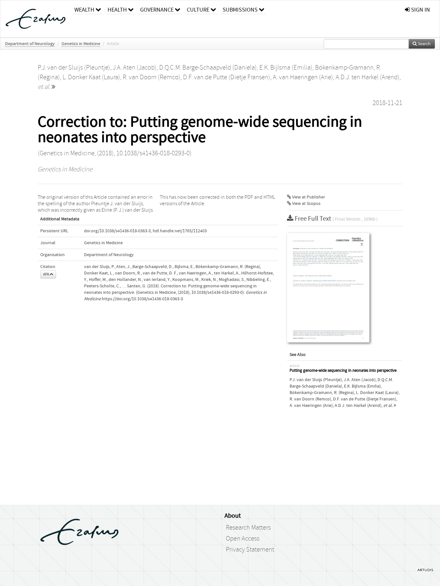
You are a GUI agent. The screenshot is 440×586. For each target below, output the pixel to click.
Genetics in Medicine (81, 43)
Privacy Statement (250, 549)
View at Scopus (305, 203)
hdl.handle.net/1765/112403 (180, 231)
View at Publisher (308, 197)
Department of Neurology (30, 43)
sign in (420, 9)
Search (424, 43)
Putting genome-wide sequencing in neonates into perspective (343, 370)
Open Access (242, 539)
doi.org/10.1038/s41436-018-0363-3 (117, 231)
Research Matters (248, 528)
